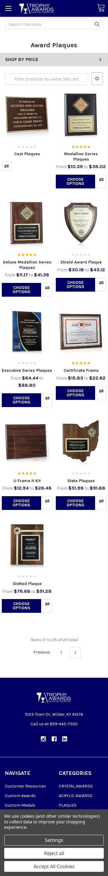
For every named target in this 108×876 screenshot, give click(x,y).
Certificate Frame (81, 370)
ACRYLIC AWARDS (75, 795)
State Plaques (81, 480)
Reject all (54, 853)
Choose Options (75, 181)
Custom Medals (20, 805)
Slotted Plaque (27, 583)
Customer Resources (25, 786)
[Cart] (101, 8)
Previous (41, 652)
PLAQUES (67, 805)
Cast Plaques (27, 153)
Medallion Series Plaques (81, 156)
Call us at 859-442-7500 (54, 723)
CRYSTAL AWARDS (76, 786)
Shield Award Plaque (81, 262)
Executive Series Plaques (27, 370)
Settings (54, 840)
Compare (6, 166)
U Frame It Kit (27, 480)
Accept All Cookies (54, 866)
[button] (97, 78)
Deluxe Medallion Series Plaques (27, 265)
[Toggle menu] (8, 8)
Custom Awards (20, 795)
